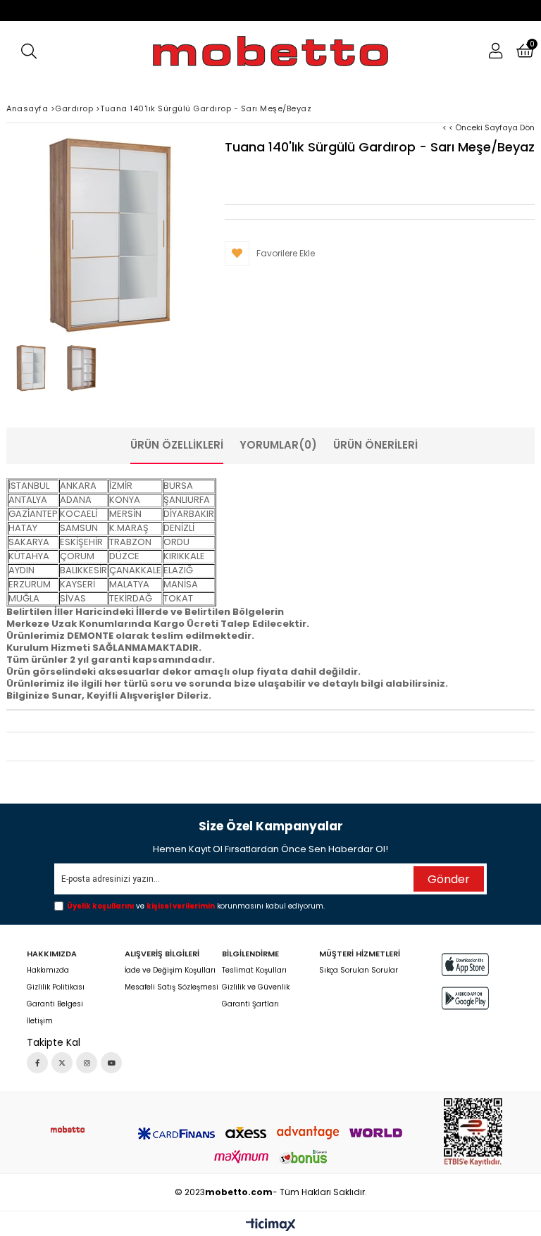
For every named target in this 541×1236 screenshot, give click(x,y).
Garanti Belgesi (55, 1004)
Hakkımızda (48, 970)
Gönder (449, 879)
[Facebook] (37, 1062)
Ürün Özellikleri (176, 444)
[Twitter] (62, 1062)
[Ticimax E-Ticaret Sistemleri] (271, 1225)
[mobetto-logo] (68, 1129)
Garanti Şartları (250, 1004)
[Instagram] (86, 1062)
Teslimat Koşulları (254, 970)
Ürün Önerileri (375, 444)
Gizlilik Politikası (56, 987)
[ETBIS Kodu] (473, 1132)
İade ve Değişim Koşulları (170, 970)
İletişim (40, 1021)
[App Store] (465, 964)
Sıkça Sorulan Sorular (358, 970)
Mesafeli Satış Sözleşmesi (171, 987)
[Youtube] (111, 1062)
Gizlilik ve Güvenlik (256, 987)
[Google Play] (465, 998)
